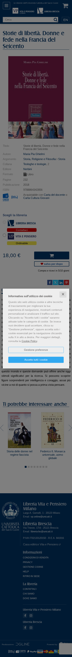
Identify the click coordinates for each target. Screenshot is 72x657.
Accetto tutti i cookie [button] (36, 359)
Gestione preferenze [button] (36, 349)
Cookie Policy (29, 341)
